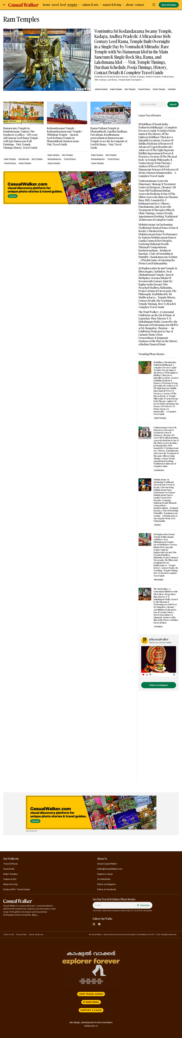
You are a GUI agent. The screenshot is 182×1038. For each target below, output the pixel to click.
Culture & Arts (9, 879)
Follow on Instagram (106, 884)
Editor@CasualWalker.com (109, 868)
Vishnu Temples (159, 89)
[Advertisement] (67, 187)
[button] (4, 5)
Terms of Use (8, 934)
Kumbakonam (24, 159)
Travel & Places (144, 89)
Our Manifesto (103, 879)
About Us (102, 858)
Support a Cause (105, 874)
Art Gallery (158, 626)
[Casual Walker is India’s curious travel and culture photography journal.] (91, 967)
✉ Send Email (91, 1002)
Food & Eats (8, 868)
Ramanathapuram (54, 159)
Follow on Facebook (106, 889)
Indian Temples (116, 89)
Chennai (157, 525)
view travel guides (91, 994)
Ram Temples (130, 89)
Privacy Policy (21, 934)
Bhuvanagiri (158, 580)
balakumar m (91, 1025)
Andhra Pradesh (101, 89)
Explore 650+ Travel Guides (16, 889)
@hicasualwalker (158, 639)
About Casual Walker (107, 863)
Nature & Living (10, 884)
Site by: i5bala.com (36, 934)
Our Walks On (10, 858)
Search (173, 104)
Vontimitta (172, 89)
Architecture (159, 470)
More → (35, 915)
